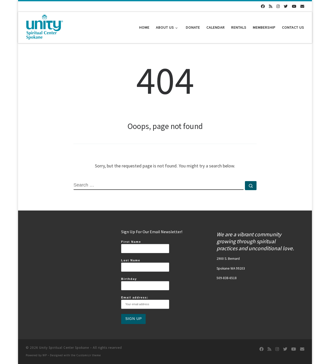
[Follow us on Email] (302, 6)
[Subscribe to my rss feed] (270, 6)
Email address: (134, 297)
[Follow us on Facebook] (263, 6)
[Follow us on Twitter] (286, 6)
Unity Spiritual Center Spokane (64, 347)
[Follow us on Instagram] (278, 6)
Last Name (130, 260)
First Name (131, 241)
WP (45, 355)
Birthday (129, 278)
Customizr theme (88, 355)
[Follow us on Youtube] (294, 6)
